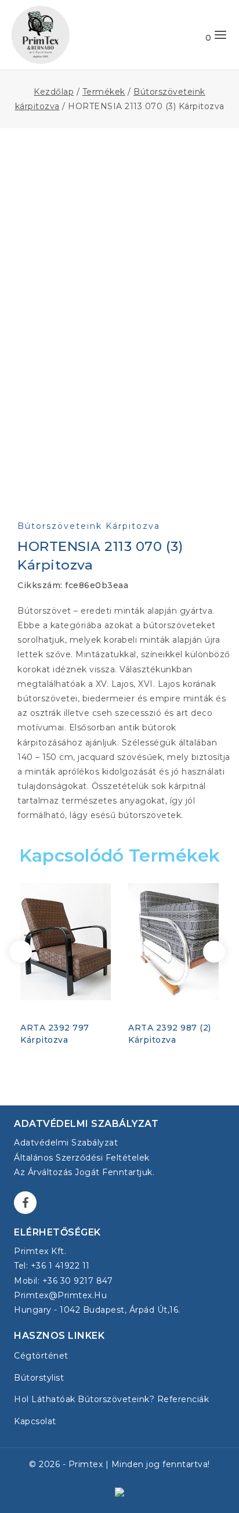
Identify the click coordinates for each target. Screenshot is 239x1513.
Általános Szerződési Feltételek (82, 1157)
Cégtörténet (41, 1355)
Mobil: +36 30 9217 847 (63, 1281)
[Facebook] (25, 1202)
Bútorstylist (39, 1377)
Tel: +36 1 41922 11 (52, 1265)
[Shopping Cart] (197, 35)
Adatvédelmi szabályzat (66, 1142)
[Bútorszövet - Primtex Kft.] (41, 35)
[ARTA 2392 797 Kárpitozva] (65, 942)
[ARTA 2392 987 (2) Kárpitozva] (173, 942)
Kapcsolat (35, 1421)
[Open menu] (220, 35)
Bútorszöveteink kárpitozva (88, 526)
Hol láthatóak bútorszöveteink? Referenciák (111, 1399)
